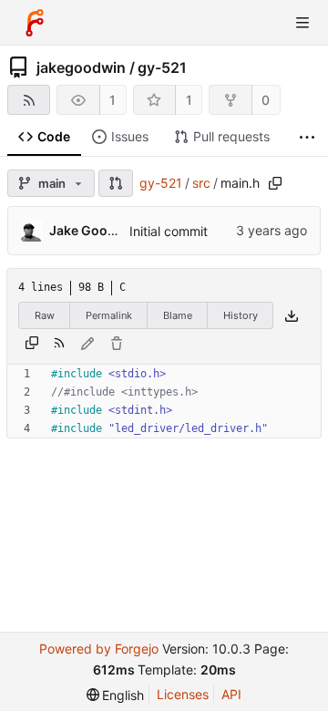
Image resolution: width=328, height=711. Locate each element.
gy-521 (162, 67)
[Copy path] (275, 183)
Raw (45, 315)
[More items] (307, 137)
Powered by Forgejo (99, 648)
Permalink (109, 315)
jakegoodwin (81, 67)
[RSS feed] (28, 100)
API (231, 694)
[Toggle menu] (302, 22)
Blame (177, 315)
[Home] (34, 22)
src (201, 183)
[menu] (116, 695)
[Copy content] (32, 343)
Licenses (183, 694)
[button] (115, 183)
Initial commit (168, 231)
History (240, 315)
